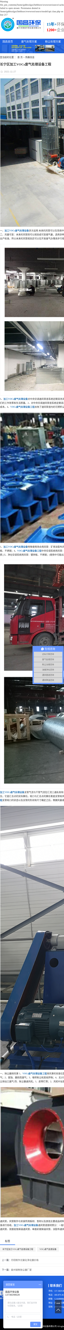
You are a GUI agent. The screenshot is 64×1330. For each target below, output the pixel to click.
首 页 (20, 57)
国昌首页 (7, 41)
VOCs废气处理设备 (48, 1249)
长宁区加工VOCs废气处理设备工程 (17, 1249)
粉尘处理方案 (53, 41)
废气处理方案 (29, 41)
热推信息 (29, 57)
